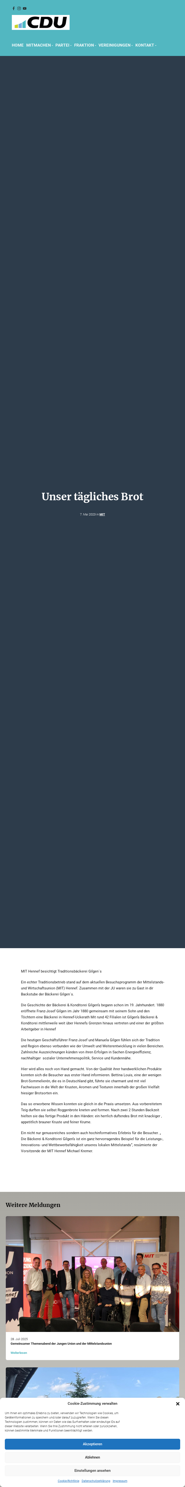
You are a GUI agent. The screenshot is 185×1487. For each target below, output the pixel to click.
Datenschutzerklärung (96, 1481)
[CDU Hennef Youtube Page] (24, 9)
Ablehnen (92, 1457)
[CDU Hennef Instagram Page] (19, 9)
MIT (102, 514)
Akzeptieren (92, 1444)
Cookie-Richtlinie (68, 1481)
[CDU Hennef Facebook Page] (13, 9)
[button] (177, 1403)
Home (18, 45)
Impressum (120, 1481)
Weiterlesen (19, 1353)
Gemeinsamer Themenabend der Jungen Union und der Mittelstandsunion (61, 1343)
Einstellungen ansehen (92, 1470)
